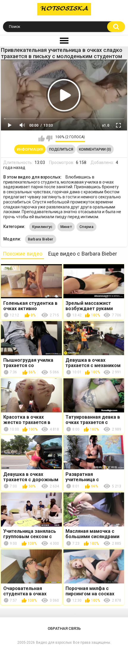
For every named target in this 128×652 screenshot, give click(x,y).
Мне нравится (41, 138)
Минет (66, 227)
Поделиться (61, 149)
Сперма (86, 227)
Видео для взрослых (54, 642)
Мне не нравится (49, 138)
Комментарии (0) (95, 149)
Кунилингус (42, 227)
